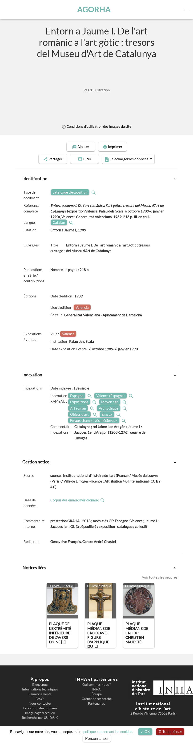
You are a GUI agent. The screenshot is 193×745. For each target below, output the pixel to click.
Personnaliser (97, 739)
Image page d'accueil (40, 713)
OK (147, 732)
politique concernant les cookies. (108, 732)
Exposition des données (40, 708)
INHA (96, 689)
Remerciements (39, 694)
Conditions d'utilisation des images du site (98, 126)
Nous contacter (40, 703)
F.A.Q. (40, 699)
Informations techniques (40, 689)
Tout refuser (171, 732)
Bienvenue (40, 684)
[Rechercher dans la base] (103, 500)
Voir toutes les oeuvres (159, 577)
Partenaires (96, 703)
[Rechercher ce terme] (94, 192)
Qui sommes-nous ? (96, 684)
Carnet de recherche (97, 699)
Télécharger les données (129, 159)
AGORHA (94, 9)
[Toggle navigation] (188, 9)
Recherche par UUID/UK (40, 717)
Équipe (97, 694)
